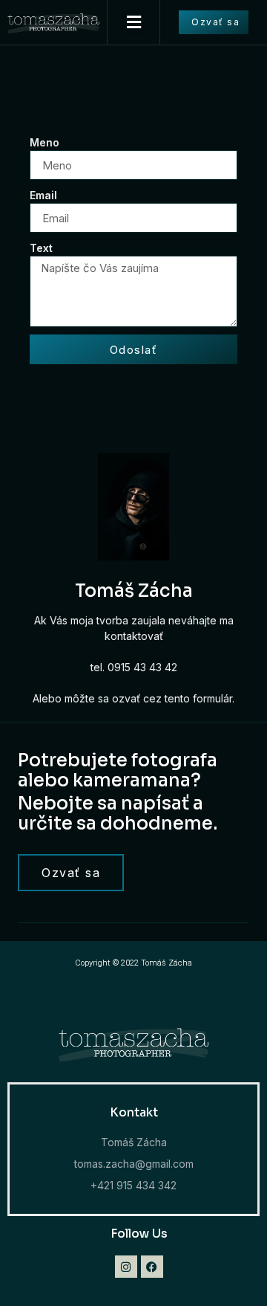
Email (43, 195)
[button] (133, 22)
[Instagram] (126, 1266)
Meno (44, 142)
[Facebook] (152, 1266)
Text (41, 248)
